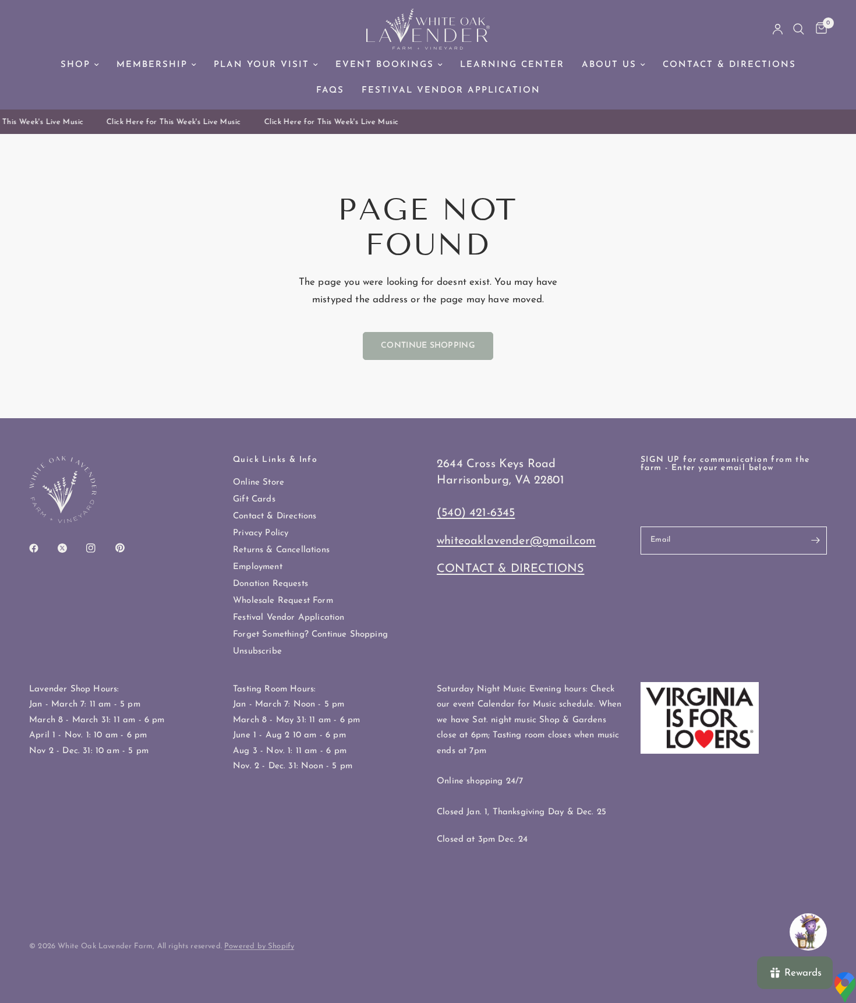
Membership (152, 65)
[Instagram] (99, 548)
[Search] (798, 29)
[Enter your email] (815, 541)
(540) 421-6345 (476, 513)
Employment (257, 567)
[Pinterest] (128, 547)
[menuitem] (80, 65)
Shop (75, 65)
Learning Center (512, 65)
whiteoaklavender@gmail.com (516, 541)
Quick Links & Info (275, 460)
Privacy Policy (260, 533)
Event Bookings (384, 65)
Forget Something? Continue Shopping (310, 634)
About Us (609, 65)
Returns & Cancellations (281, 550)
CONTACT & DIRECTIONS (510, 569)
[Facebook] (42, 548)
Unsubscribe (257, 651)
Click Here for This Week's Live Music (170, 122)
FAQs (330, 90)
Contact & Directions (729, 65)
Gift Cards (254, 499)
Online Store (258, 482)
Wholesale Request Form (283, 600)
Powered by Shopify (259, 946)
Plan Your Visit (261, 65)
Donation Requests (270, 584)
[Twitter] (70, 548)
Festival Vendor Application (451, 90)
